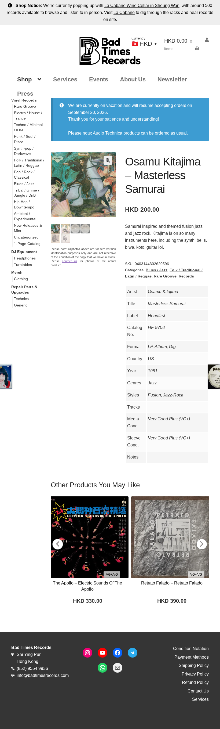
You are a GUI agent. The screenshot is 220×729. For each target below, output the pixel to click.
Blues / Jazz (156, 270)
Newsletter (172, 79)
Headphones (25, 258)
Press (25, 93)
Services (65, 79)
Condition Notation (191, 648)
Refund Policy (195, 682)
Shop (24, 79)
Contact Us (198, 691)
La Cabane (124, 12)
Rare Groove (165, 276)
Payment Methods (191, 657)
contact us (69, 261)
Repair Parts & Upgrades (24, 289)
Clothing (21, 279)
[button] (108, 160)
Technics (21, 299)
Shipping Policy (194, 665)
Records (186, 276)
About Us (133, 79)
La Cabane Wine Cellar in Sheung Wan (141, 5)
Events (98, 79)
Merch (17, 272)
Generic (20, 305)
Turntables (23, 264)
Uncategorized (26, 237)
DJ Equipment (24, 252)
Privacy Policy (195, 674)
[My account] (204, 40)
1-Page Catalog (27, 243)
